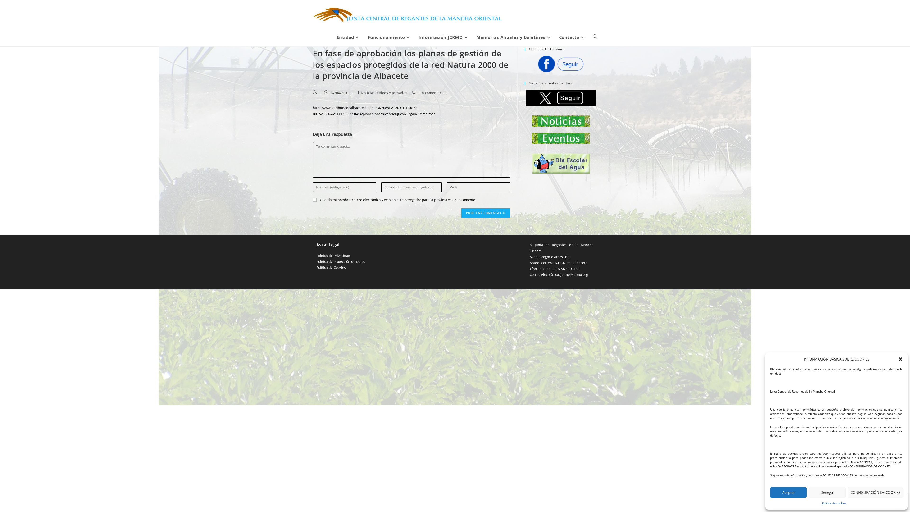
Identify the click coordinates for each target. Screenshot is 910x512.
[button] (900, 359)
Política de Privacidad (333, 255)
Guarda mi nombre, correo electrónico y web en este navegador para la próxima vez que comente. (398, 199)
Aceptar (788, 492)
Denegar (827, 492)
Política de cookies (834, 503)
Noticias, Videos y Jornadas (384, 93)
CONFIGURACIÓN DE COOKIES (875, 492)
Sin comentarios (432, 93)
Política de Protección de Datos (340, 261)
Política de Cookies (331, 267)
